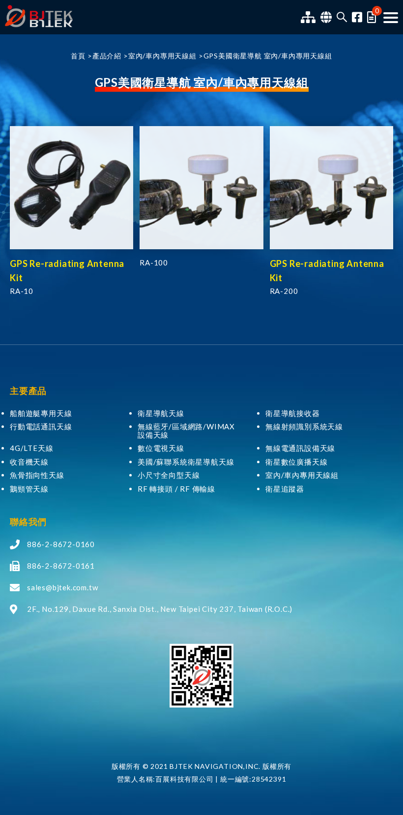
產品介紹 (106, 56)
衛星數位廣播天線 (296, 462)
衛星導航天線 (161, 413)
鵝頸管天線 (29, 489)
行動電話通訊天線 (41, 426)
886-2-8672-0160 (61, 544)
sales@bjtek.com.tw (62, 587)
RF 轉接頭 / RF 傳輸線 (176, 489)
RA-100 (154, 262)
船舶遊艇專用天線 (41, 413)
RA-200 (284, 291)
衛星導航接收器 (292, 413)
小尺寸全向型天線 (169, 475)
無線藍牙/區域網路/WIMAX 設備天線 (186, 430)
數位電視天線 (161, 448)
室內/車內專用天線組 (162, 56)
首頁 (78, 56)
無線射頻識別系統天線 (304, 426)
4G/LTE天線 (31, 448)
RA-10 (21, 291)
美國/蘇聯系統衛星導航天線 (186, 462)
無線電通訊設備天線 (300, 448)
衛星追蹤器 (284, 489)
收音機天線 (29, 462)
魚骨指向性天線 (37, 475)
